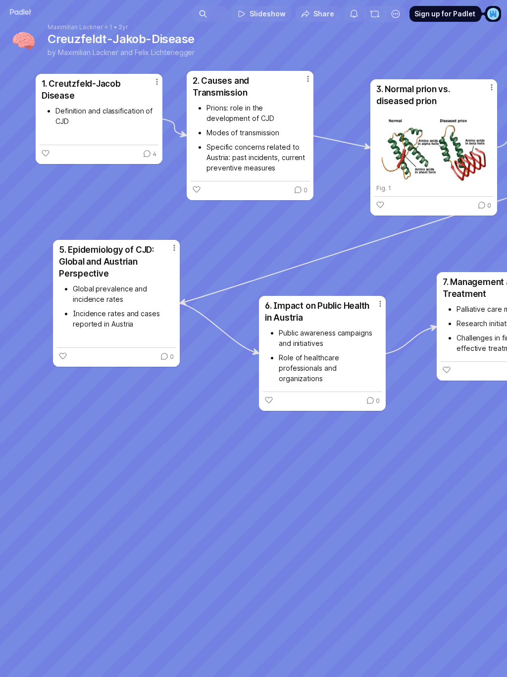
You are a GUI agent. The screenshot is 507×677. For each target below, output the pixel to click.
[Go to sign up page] (493, 14)
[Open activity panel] (354, 14)
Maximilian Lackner (75, 27)
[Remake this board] (375, 14)
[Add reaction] (45, 153)
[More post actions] (150, 85)
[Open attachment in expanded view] (433, 145)
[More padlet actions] (396, 14)
